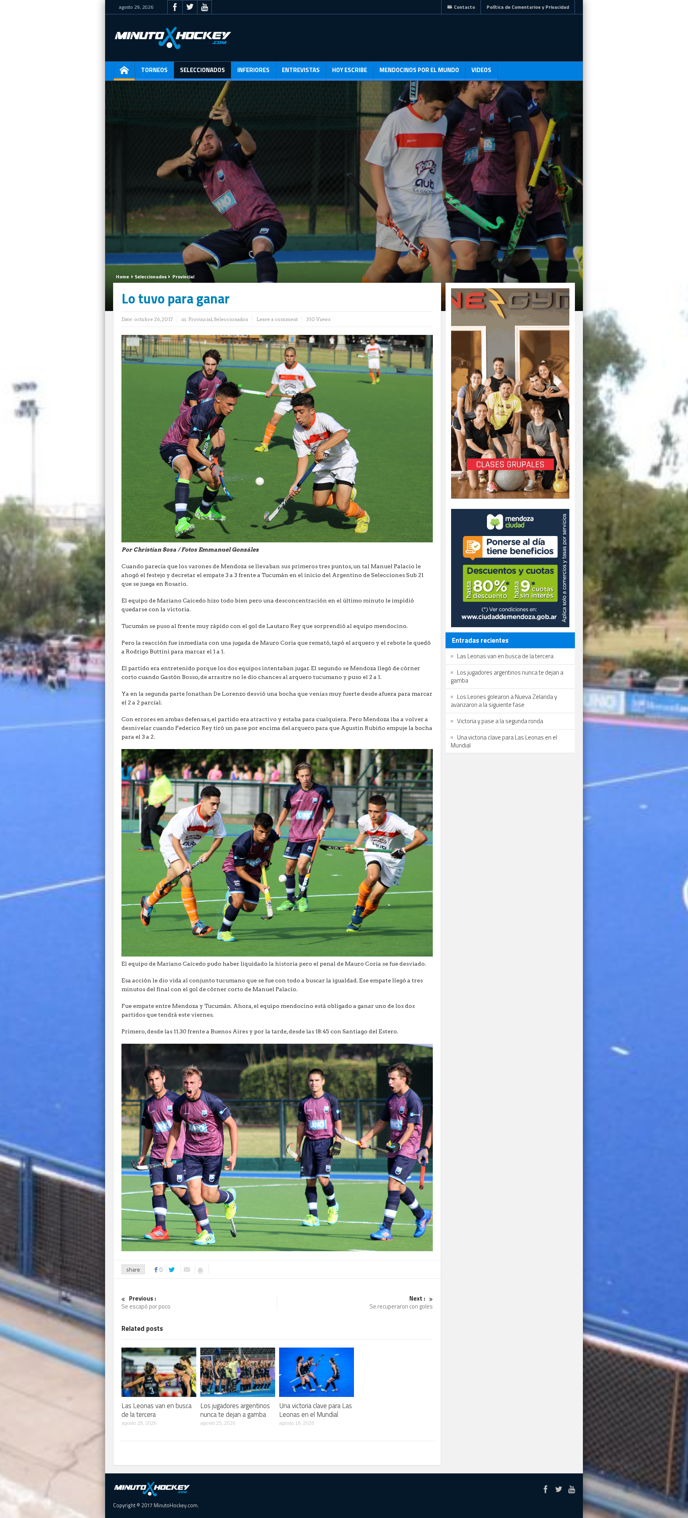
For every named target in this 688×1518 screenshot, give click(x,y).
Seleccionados (202, 69)
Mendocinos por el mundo (419, 69)
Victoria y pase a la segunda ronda (500, 721)
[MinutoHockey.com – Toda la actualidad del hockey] (173, 38)
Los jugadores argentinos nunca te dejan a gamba (235, 1410)
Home (122, 276)
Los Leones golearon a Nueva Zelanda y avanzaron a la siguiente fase (504, 700)
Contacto (464, 7)
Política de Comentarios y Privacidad (528, 7)
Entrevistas (301, 69)
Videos (481, 69)
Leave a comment (277, 319)
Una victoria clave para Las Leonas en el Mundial (315, 1410)
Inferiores (253, 69)
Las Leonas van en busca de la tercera (156, 1410)
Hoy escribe (349, 69)
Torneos (154, 69)
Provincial (183, 276)
